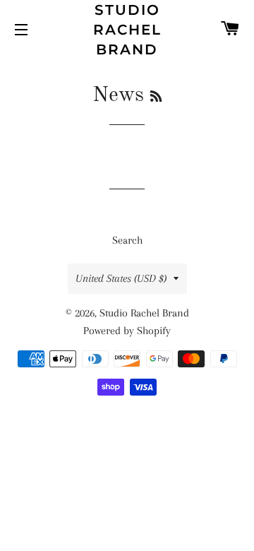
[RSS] (156, 97)
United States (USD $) (121, 278)
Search (127, 240)
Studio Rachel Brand (127, 29)
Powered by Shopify (127, 330)
